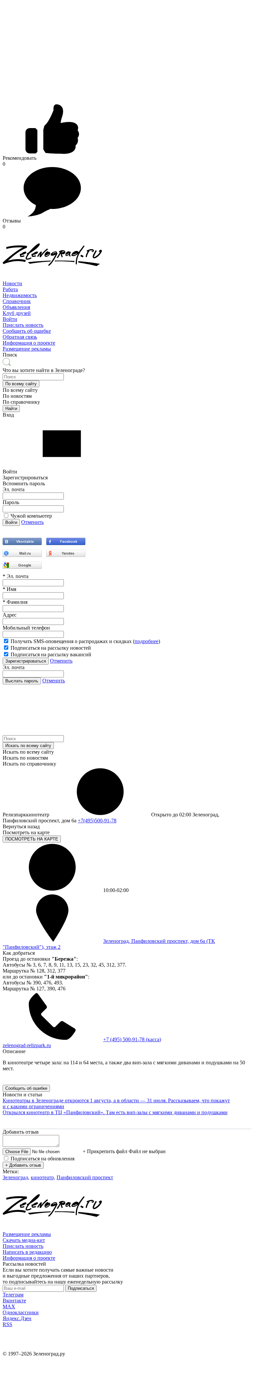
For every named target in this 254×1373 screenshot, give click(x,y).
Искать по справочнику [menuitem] (29, 764)
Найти (11, 408)
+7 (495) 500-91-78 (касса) (132, 1039)
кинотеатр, (43, 1177)
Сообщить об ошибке (27, 331)
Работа (10, 289)
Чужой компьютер (31, 516)
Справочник (17, 301)
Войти (10, 319)
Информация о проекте (29, 343)
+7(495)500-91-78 (97, 820)
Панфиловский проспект (85, 1177)
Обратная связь (20, 337)
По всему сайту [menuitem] (20, 390)
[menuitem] (127, 284)
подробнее (146, 641)
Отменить (32, 522)
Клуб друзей (17, 313)
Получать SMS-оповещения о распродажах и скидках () (85, 641)
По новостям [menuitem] (17, 396)
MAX (9, 1306)
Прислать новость (23, 325)
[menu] (127, 301)
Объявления (16, 307)
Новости (12, 283)
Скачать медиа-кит (24, 1240)
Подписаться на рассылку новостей (51, 648)
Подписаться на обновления (42, 1158)
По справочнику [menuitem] (21, 402)
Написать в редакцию (27, 1252)
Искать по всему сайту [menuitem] (28, 752)
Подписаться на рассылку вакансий (51, 654)
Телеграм (13, 1294)
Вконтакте (14, 1300)
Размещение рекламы (27, 349)
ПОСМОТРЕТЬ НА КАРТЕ (31, 839)
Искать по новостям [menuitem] (25, 758)
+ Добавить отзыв (23, 1165)
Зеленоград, (16, 1177)
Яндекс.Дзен (17, 1318)
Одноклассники (21, 1312)
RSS (7, 1324)
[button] (21, 383)
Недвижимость (20, 295)
